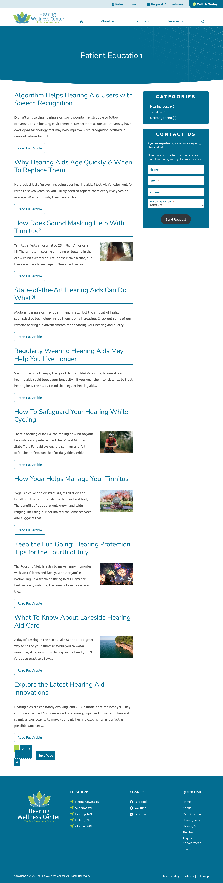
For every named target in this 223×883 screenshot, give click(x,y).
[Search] (202, 21)
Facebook (140, 801)
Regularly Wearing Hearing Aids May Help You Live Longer (69, 355)
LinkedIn (140, 814)
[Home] (81, 21)
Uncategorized (161, 118)
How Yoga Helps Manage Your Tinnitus (71, 479)
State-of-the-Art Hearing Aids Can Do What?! (70, 294)
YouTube (140, 807)
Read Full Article (30, 148)
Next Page (45, 755)
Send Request (176, 219)
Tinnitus (156, 112)
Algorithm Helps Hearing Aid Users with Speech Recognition (73, 99)
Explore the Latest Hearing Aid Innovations (59, 688)
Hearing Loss (159, 106)
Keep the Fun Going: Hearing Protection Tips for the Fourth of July (72, 548)
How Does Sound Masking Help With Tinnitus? (69, 227)
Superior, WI (83, 807)
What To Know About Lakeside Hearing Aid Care (72, 621)
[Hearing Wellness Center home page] (39, 17)
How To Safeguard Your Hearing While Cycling (71, 416)
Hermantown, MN (87, 801)
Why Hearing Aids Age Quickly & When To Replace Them (73, 166)
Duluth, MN (82, 820)
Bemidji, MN (83, 814)
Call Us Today (207, 4)
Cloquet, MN (83, 826)
